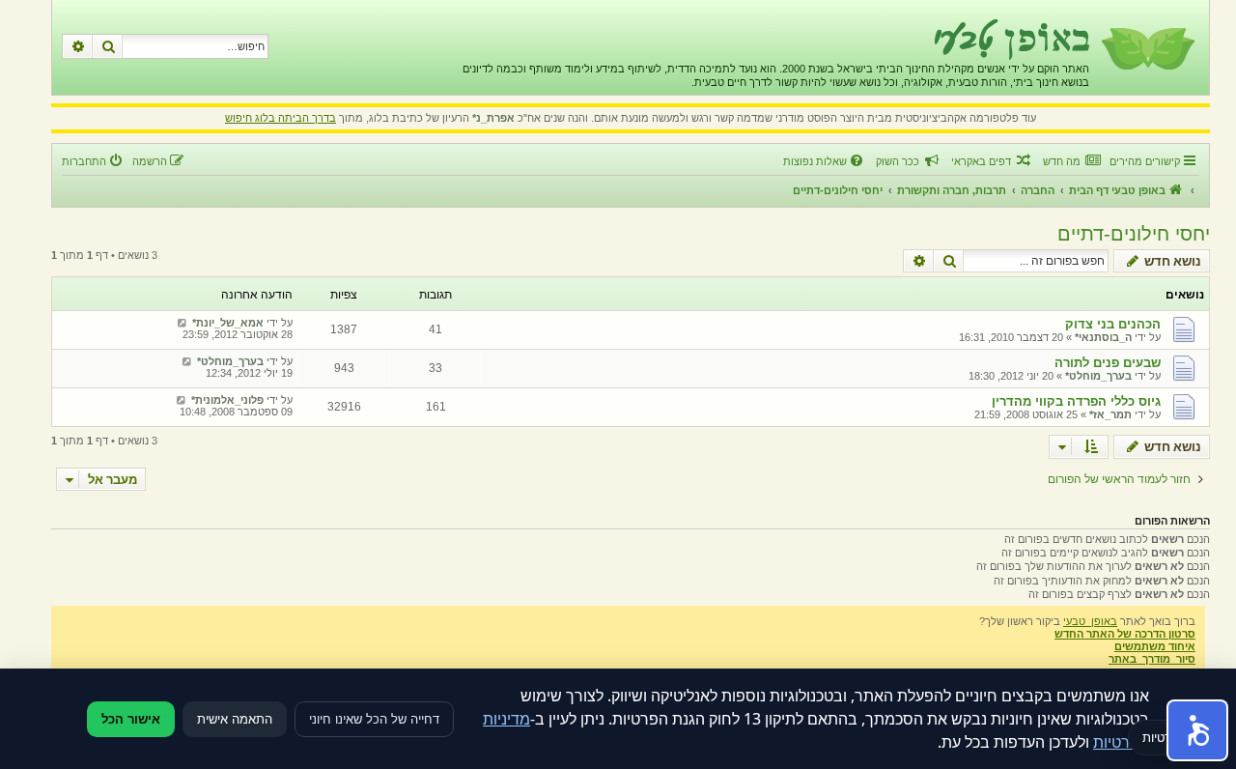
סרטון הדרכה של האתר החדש (1124, 634)
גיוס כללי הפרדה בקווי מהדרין (1076, 401)
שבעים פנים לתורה (1107, 363)
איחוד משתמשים (1154, 646)
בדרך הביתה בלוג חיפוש (280, 118)
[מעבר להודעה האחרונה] (182, 322)
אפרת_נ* (493, 118)
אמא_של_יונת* (228, 322)
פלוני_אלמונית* (227, 400)
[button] (1197, 730)
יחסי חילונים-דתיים (1133, 233)
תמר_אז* (1110, 414)
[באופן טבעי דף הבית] (1146, 47)
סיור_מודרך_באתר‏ (1152, 659)
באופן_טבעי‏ (1090, 621)
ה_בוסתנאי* (1103, 337)
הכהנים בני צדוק (1113, 324)
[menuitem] (1071, 161)
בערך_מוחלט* (1098, 376)
